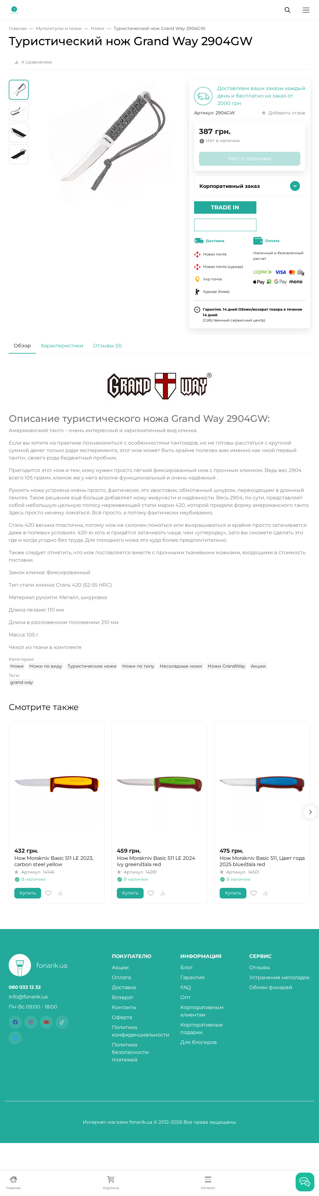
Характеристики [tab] (62, 346)
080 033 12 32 (25, 987)
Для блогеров (198, 1042)
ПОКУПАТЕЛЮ (131, 956)
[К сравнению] (60, 893)
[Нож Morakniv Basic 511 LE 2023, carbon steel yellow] (56, 784)
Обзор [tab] (22, 346)
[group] (110, 166)
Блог (186, 967)
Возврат (122, 997)
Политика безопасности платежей (130, 1052)
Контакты (124, 1007)
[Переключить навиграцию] (306, 10)
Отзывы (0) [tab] (107, 346)
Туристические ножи (92, 666)
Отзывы (259, 967)
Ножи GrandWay (226, 666)
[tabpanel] (159, 526)
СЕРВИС (260, 956)
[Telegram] (15, 1037)
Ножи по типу (138, 666)
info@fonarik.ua (28, 997)
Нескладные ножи (181, 666)
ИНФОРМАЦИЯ (200, 956)
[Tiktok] (62, 1022)
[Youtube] (46, 1022)
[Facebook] (15, 1022)
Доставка (124, 987)
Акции (258, 666)
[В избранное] (48, 893)
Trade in (225, 207)
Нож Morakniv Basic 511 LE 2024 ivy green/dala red (156, 861)
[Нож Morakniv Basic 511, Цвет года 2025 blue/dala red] (262, 784)
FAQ (185, 987)
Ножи (17, 666)
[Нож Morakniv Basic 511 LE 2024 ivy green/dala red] (159, 784)
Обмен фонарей (270, 987)
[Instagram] (30, 1022)
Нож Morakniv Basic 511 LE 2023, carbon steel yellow (53, 861)
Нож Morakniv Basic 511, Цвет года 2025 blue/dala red (262, 861)
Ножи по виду (45, 666)
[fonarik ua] (14, 9)
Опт (185, 997)
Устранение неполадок (279, 977)
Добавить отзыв (287, 113)
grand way (21, 682)
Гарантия (192, 977)
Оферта (122, 1017)
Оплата (121, 977)
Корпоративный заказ (229, 186)
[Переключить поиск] (287, 10)
